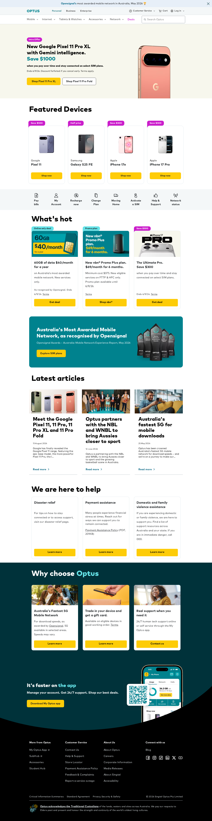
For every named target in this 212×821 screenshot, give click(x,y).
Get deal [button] (55, 302)
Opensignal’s (68, 3)
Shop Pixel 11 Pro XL (44, 81)
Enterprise (86, 11)
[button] (208, 4)
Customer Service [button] (142, 11)
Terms (88, 294)
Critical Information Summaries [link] (46, 797)
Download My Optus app (45, 703)
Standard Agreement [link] (78, 797)
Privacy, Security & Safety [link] (106, 797)
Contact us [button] (157, 643)
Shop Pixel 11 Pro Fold (79, 81)
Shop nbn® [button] (106, 302)
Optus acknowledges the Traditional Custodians (69, 806)
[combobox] (165, 19)
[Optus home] (33, 11)
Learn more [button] (55, 552)
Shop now (46, 176)
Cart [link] (165, 11)
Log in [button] (177, 11)
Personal (56, 11)
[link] (44, 750)
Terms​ (46, 294)
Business (70, 11)
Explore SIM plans (51, 353)
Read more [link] (39, 469)
